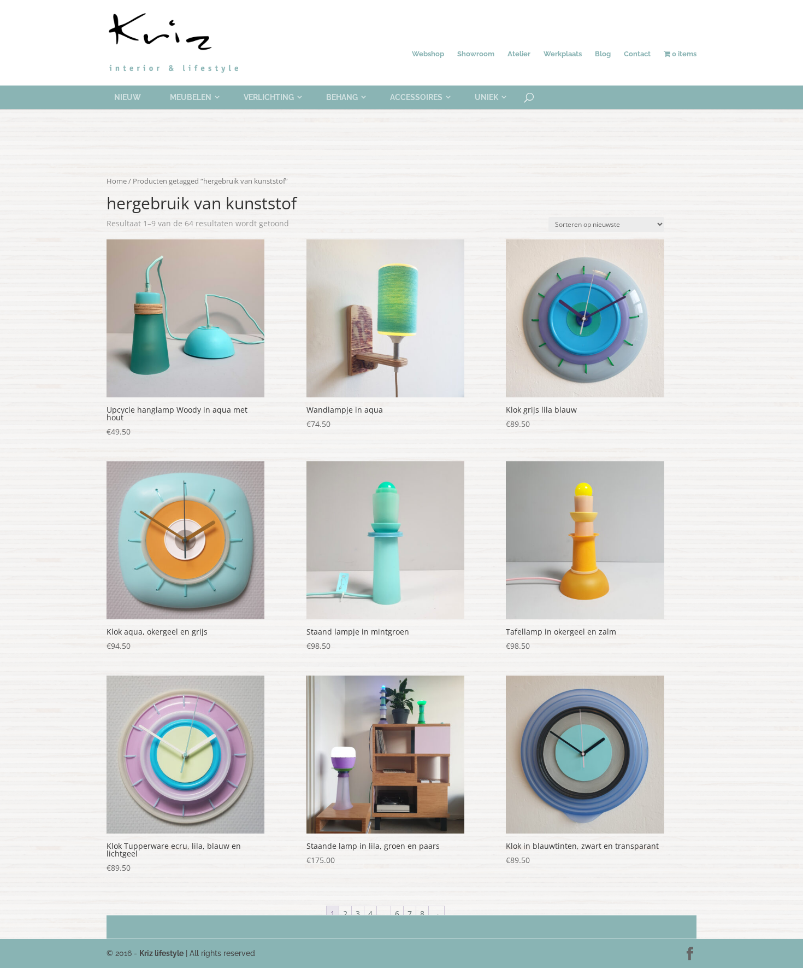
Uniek (486, 97)
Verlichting (269, 97)
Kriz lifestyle (161, 953)
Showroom (475, 54)
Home (117, 181)
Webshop (428, 54)
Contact (637, 54)
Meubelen (190, 97)
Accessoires (416, 97)
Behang (342, 97)
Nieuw (127, 97)
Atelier (518, 54)
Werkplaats (563, 54)
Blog (603, 54)
